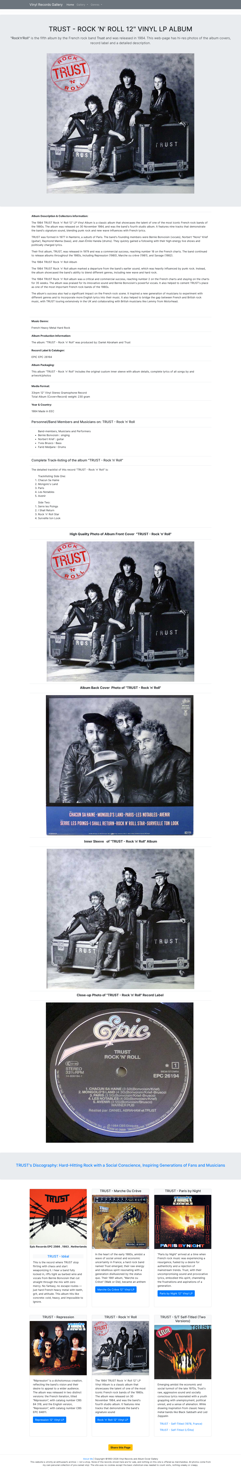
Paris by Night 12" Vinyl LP (176, 1293)
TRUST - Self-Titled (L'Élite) (177, 1430)
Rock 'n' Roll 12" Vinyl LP (112, 1419)
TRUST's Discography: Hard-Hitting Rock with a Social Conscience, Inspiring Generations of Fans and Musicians (120, 1165)
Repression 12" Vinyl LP (49, 1419)
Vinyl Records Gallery (46, 5)
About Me (88, 1459)
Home (71, 4)
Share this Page (120, 1447)
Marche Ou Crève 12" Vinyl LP (115, 1289)
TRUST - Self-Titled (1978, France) (181, 1423)
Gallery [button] (81, 4)
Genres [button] (95, 4)
